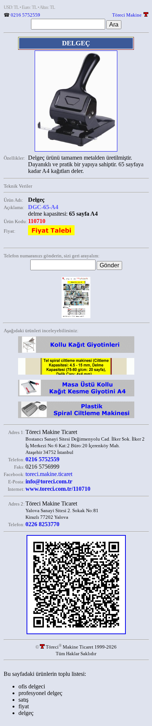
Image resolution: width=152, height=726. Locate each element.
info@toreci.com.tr (48, 481)
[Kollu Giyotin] (76, 353)
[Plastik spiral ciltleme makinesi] (76, 418)
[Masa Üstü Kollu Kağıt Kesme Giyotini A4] (76, 396)
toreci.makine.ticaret (48, 474)
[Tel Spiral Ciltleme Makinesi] (76, 374)
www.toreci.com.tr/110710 (57, 489)
